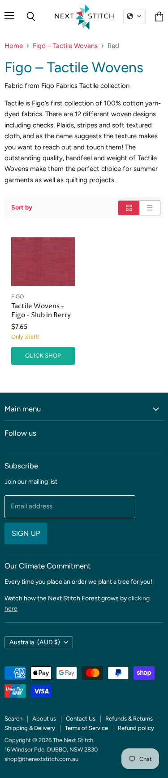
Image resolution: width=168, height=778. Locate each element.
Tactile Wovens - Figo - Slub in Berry (41, 311)
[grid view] (128, 208)
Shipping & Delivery (29, 728)
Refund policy (136, 728)
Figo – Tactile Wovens (65, 46)
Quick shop (43, 355)
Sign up (26, 533)
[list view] (149, 208)
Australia (34, 642)
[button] (134, 16)
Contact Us (80, 718)
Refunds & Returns (129, 718)
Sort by (21, 207)
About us (44, 718)
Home (13, 46)
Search (13, 718)
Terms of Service (86, 728)
